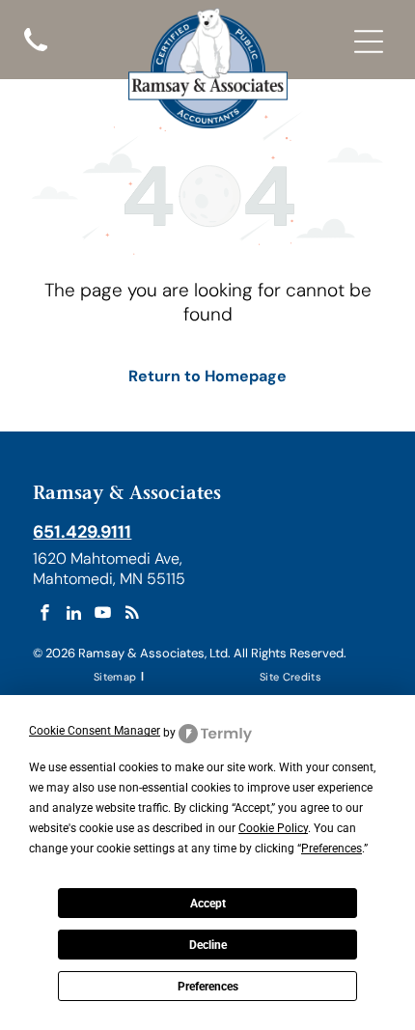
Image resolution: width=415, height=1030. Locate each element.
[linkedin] (74, 614)
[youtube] (103, 614)
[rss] (132, 614)
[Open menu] (368, 41)
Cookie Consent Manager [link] (94, 731)
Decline (208, 945)
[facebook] (45, 614)
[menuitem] (116, 676)
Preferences (208, 986)
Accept (208, 903)
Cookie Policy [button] (273, 828)
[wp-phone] (35, 53)
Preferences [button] (331, 848)
